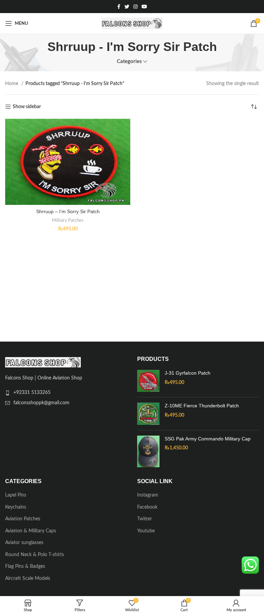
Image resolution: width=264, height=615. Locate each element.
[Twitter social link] (126, 6)
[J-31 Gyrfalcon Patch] (148, 381)
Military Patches (68, 220)
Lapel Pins (15, 495)
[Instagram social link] (135, 6)
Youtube (146, 531)
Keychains (15, 507)
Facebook (147, 507)
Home (12, 83)
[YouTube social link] (144, 6)
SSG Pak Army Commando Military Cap (208, 438)
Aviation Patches (22, 519)
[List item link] (66, 392)
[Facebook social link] (118, 6)
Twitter (144, 519)
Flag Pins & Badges (25, 566)
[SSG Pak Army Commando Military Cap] (148, 451)
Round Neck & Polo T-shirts (34, 554)
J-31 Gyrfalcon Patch (187, 373)
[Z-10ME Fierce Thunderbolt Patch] (148, 414)
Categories (129, 61)
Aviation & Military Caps (30, 531)
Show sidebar (27, 106)
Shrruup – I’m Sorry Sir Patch (68, 211)
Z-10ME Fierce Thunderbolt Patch (202, 405)
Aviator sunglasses (24, 542)
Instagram (147, 495)
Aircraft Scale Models (27, 578)
